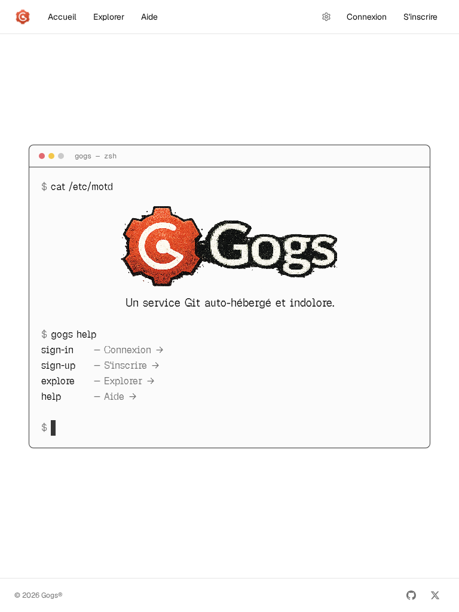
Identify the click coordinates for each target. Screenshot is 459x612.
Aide (149, 16)
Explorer (108, 16)
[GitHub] (411, 595)
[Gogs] (22, 16)
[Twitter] (435, 595)
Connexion (367, 16)
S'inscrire (420, 16)
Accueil (62, 16)
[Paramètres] (326, 16)
